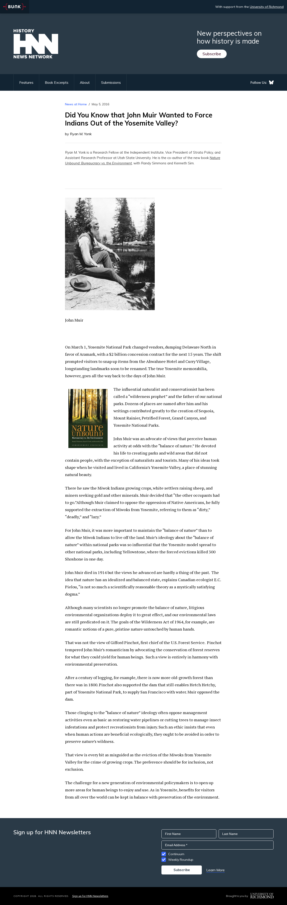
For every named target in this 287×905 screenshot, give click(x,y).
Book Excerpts (56, 82)
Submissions (111, 82)
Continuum (176, 854)
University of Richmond (267, 7)
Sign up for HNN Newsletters (90, 896)
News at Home (76, 104)
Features (26, 82)
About (85, 82)
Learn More (215, 870)
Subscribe (211, 53)
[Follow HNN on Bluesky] (271, 82)
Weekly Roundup (180, 860)
